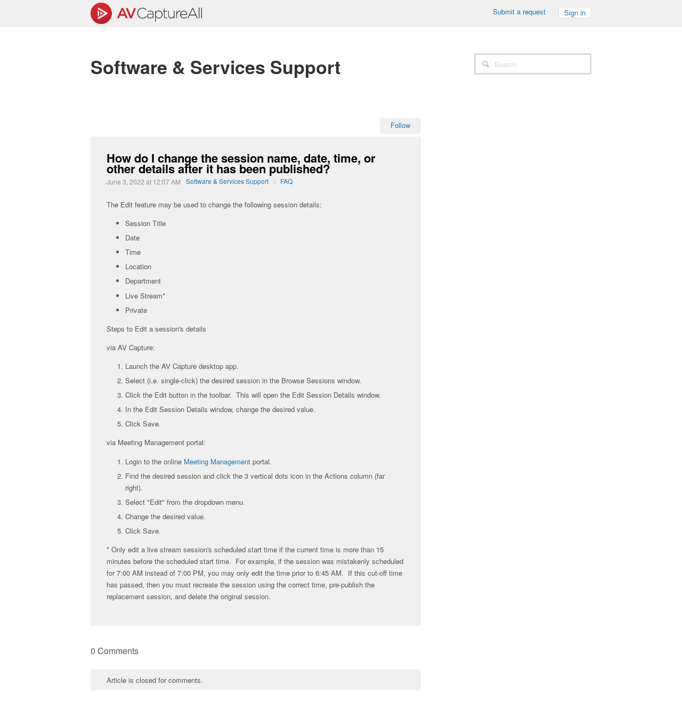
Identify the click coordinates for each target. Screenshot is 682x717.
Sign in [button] (575, 12)
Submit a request (519, 11)
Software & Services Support (227, 181)
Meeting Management (217, 461)
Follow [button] (400, 125)
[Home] (146, 12)
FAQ (286, 181)
